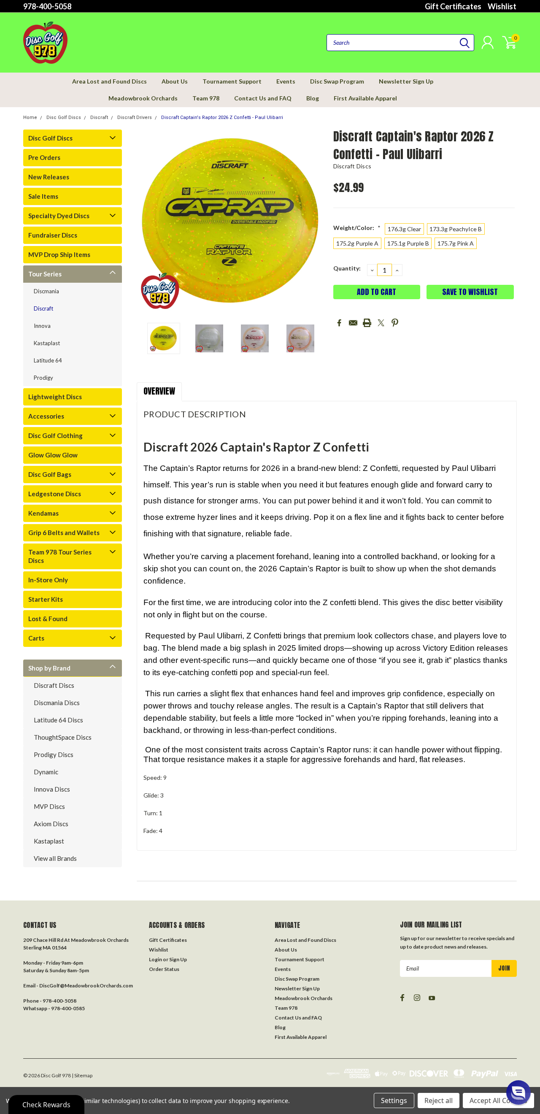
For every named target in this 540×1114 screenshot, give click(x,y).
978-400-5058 (47, 6)
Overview (159, 390)
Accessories (46, 416)
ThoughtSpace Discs (63, 737)
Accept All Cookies (498, 1100)
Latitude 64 (48, 360)
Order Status (164, 969)
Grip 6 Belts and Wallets (64, 532)
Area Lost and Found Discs (109, 81)
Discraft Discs (54, 685)
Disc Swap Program (337, 81)
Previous (147, 222)
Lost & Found (48, 618)
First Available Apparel (365, 98)
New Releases (48, 177)
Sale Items (43, 196)
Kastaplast (47, 343)
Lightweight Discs (55, 396)
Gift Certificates (453, 6)
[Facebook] (339, 323)
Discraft (99, 117)
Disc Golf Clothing (55, 435)
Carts (36, 638)
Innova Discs (52, 789)
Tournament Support (232, 81)
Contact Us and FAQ (263, 98)
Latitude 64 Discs (58, 720)
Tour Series (45, 274)
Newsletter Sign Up (406, 81)
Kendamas (43, 513)
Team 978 (205, 98)
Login (155, 959)
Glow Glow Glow (53, 455)
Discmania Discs (57, 702)
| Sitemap (82, 1075)
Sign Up (178, 959)
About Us (175, 81)
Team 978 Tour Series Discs (60, 556)
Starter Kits (45, 599)
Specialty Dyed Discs (58, 215)
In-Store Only (48, 580)
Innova (42, 325)
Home (30, 117)
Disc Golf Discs (63, 117)
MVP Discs (49, 806)
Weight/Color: (357, 227)
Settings (394, 1100)
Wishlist (502, 6)
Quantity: (347, 268)
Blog (312, 98)
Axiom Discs (51, 823)
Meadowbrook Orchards (143, 98)
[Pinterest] (395, 323)
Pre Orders (44, 157)
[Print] (367, 323)
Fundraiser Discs (52, 235)
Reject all (438, 1100)
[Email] (353, 323)
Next (316, 222)
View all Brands (55, 858)
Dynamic (46, 772)
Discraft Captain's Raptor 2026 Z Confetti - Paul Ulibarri (222, 117)
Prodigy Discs (53, 754)
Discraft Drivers (134, 117)
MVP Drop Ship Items (59, 254)
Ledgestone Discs (54, 494)
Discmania (46, 291)
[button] (518, 1092)
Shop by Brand (49, 668)
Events (285, 81)
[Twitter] (381, 323)
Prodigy (43, 377)
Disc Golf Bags (49, 474)
